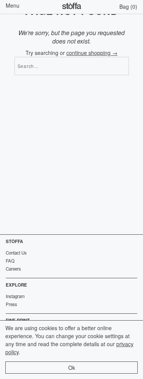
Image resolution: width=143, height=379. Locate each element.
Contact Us (16, 253)
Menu (12, 5)
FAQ (10, 261)
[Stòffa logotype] (71, 7)
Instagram (15, 296)
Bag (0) (128, 6)
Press (11, 304)
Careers (13, 269)
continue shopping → (91, 52)
